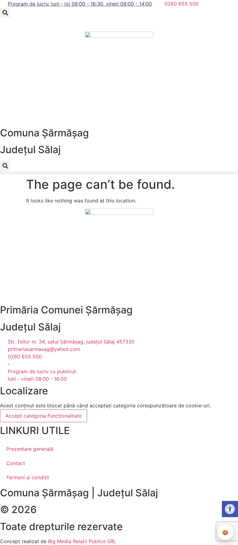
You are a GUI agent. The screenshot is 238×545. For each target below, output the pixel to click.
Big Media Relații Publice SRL (82, 541)
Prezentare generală (29, 449)
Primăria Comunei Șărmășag (66, 310)
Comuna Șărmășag (44, 133)
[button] (5, 12)
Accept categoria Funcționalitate (43, 416)
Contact (15, 463)
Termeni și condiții (27, 477)
